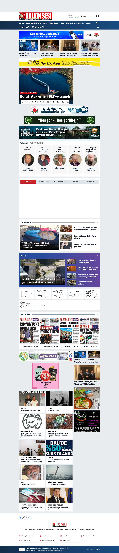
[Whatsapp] (30, 517)
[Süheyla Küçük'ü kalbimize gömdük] (66, 245)
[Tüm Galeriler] (98, 222)
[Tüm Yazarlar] (98, 143)
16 (58, 102)
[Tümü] (98, 314)
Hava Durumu (46, 536)
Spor (63, 23)
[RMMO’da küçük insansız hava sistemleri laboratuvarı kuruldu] (32, 448)
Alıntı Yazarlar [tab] (36, 143)
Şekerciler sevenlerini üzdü (35, 306)
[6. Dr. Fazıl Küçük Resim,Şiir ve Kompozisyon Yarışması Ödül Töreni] (66, 228)
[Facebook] (20, 517)
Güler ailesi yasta (61, 295)
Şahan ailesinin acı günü (95, 295)
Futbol (23, 408)
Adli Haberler (79, 23)
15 (55, 102)
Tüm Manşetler (25, 540)
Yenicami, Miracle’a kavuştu (30, 410)
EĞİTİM (50, 457)
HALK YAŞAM (52, 431)
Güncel (21, 23)
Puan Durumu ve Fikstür (90, 536)
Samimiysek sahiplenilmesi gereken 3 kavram (91, 150)
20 (68, 102)
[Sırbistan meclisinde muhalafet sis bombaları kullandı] (71, 261)
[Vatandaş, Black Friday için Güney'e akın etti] (71, 275)
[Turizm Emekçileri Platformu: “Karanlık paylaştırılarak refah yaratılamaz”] (32, 421)
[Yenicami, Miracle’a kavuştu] (32, 398)
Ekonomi (69, 23)
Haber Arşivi (66, 540)
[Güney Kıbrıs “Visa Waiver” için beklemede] (32, 495)
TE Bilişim (97, 549)
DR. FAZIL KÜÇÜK (38, 27)
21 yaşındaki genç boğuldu (57, 484)
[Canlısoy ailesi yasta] (32, 472)
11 (45, 102)
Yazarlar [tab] (24, 143)
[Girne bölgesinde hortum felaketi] (66, 237)
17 (61, 102)
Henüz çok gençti (28, 295)
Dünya (45, 23)
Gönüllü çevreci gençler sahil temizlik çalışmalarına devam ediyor (58, 435)
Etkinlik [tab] (90, 181)
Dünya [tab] (75, 181)
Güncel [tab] (28, 181)
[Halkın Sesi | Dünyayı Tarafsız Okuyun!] (35, 16)
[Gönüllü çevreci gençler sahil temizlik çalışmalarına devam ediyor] (59, 421)
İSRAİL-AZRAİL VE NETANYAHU (43, 150)
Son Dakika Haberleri (48, 540)
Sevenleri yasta (79, 295)
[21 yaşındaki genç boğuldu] (59, 472)
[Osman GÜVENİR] (43, 160)
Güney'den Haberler (33, 23)
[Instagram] (27, 517)
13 (50, 102)
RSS (22, 549)
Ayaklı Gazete (54, 23)
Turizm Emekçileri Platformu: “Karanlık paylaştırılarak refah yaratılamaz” (30, 435)
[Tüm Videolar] (98, 256)
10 (43, 102)
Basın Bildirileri (26, 431)
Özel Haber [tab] (44, 181)
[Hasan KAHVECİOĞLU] (28, 160)
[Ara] (97, 23)
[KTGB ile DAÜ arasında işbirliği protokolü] (59, 448)
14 (53, 102)
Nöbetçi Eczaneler (26, 536)
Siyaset (88, 23)
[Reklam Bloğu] (59, 35)
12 (48, 102)
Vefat (28, 27)
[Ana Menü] (97, 27)
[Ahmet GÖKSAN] (75, 160)
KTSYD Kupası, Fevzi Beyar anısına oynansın (59, 150)
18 (63, 102)
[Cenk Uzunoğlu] (91, 160)
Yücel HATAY (59, 168)
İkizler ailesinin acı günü (46, 295)
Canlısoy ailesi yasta (27, 484)
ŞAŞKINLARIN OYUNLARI (75, 150)
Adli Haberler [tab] (59, 181)
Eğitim (22, 27)
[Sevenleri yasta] (59, 398)
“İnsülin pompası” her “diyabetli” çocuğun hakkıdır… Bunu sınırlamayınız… (28, 150)
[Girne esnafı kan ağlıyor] (71, 283)
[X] (23, 517)
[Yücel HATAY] (59, 160)
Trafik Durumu (66, 536)
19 (66, 102)
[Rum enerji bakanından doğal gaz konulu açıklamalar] (59, 495)
